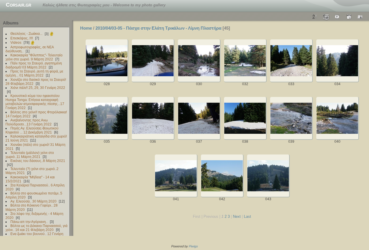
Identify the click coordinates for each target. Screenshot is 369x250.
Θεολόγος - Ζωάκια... (26, 34)
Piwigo (193, 246)
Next (237, 216)
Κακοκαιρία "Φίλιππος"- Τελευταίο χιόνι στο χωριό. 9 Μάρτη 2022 (34, 57)
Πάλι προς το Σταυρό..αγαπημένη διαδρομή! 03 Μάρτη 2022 (33, 65)
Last (247, 216)
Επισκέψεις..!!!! (21, 38)
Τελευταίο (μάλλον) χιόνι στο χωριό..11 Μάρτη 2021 (29, 155)
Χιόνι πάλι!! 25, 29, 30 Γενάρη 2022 (37, 87)
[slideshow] (337, 16)
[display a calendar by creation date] (360, 16)
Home (86, 28)
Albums (10, 22)
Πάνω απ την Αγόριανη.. (29, 222)
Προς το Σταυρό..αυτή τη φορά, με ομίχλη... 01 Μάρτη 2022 (34, 73)
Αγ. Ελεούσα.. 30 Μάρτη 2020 (33, 201)
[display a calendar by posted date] (349, 16)
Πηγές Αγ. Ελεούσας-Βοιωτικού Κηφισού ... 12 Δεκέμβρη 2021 (32, 130)
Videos (15, 42)
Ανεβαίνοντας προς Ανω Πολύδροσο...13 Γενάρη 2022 (28, 122)
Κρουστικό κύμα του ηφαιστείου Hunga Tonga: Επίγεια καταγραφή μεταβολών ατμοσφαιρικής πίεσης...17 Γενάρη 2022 (34, 102)
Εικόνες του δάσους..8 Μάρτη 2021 (37, 161)
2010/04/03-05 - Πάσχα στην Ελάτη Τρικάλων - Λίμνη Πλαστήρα (158, 28)
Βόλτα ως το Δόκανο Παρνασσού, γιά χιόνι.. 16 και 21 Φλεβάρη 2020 (36, 228)
